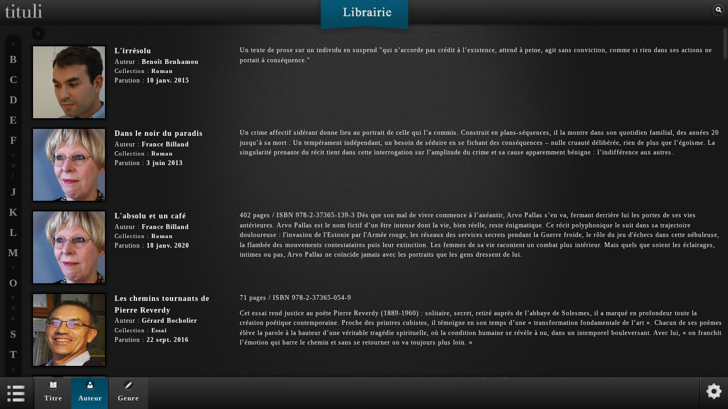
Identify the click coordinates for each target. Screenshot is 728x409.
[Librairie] (364, 18)
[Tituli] (24, 4)
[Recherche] (718, 10)
